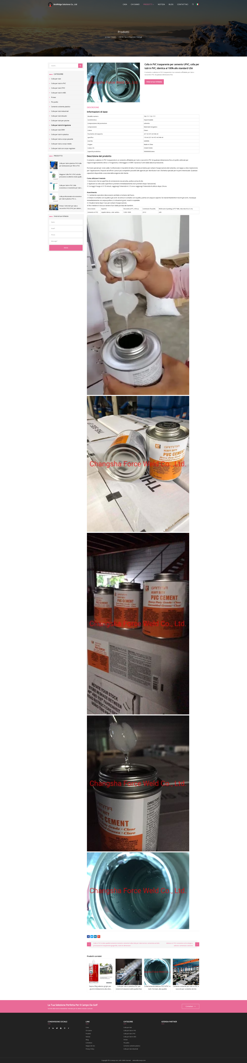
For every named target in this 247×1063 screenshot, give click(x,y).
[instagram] (64, 1028)
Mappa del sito (90, 1046)
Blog (171, 4)
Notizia (161, 4)
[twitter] (56, 1028)
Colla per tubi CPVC (58, 88)
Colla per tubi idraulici (59, 116)
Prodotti (147, 4)
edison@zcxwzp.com (139, 1060)
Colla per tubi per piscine (60, 121)
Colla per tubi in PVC (58, 83)
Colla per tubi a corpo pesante (62, 139)
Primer (53, 97)
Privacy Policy (90, 1049)
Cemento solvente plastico (60, 107)
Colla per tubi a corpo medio (61, 144)
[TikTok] (68, 1028)
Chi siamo (135, 4)
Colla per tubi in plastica (60, 134)
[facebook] (49, 1028)
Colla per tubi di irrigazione (126, 37)
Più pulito (54, 102)
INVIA (66, 248)
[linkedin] (53, 1028)
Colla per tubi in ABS (58, 93)
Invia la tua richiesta (154, 82)
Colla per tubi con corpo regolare (63, 148)
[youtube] (60, 1028)
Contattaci (182, 4)
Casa (125, 4)
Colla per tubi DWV (58, 130)
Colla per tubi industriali (60, 111)
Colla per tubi (56, 79)
